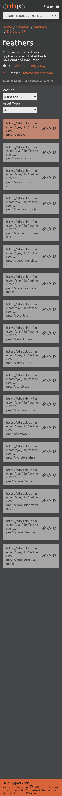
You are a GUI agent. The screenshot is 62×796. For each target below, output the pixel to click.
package (41, 66)
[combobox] (20, 96)
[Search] (54, 16)
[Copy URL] (44, 129)
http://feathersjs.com (38, 72)
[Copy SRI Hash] (54, 129)
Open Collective (12, 793)
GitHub (23, 66)
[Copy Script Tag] (49, 129)
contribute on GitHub (27, 787)
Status (49, 6)
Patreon (31, 793)
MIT (6, 72)
